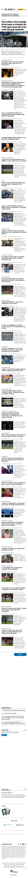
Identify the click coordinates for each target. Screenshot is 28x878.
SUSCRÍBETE (20, 9)
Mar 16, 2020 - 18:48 (17, 211)
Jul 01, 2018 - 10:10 (16, 486)
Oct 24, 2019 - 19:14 (16, 284)
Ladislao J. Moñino (5, 141)
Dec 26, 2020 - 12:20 (17, 141)
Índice (17, 866)
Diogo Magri (4, 67)
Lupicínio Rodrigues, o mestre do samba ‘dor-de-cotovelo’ (12, 302)
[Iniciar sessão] (25, 9)
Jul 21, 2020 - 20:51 (16, 188)
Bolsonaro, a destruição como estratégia (15, 710)
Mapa (14, 864)
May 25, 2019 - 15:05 (16, 373)
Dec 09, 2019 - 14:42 (16, 236)
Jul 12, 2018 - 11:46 (16, 463)
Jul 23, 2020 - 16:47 (16, 163)
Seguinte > (20, 654)
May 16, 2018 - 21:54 (16, 527)
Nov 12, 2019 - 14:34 (17, 262)
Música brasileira (5, 300)
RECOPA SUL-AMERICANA (6, 606)
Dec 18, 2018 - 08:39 (9, 419)
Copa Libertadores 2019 (6, 389)
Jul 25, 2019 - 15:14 (16, 330)
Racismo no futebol (5, 229)
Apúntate (4, 734)
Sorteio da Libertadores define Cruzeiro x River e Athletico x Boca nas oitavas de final (12, 392)
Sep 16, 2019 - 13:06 (13, 306)
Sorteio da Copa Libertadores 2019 (9, 411)
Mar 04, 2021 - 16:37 (16, 89)
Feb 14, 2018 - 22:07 (9, 635)
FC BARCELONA (4, 456)
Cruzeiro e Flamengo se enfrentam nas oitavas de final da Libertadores (13, 504)
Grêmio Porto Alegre (10, 14)
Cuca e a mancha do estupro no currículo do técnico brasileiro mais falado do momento (13, 114)
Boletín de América (6, 792)
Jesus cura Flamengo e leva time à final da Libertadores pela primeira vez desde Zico (13, 280)
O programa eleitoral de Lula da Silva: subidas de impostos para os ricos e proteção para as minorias (12, 718)
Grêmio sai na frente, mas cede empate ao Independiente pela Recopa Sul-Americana (11, 632)
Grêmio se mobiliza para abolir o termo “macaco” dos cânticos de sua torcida (13, 327)
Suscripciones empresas (8, 866)
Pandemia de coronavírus (7, 80)
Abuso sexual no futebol (6, 255)
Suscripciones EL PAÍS (19, 864)
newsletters (5, 730)
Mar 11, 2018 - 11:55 (18, 592)
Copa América (4, 346)
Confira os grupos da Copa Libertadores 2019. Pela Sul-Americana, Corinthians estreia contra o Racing (11, 415)
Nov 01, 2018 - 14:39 (18, 439)
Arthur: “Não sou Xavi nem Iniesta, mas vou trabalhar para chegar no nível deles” (12, 460)
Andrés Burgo (4, 439)
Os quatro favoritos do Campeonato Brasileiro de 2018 (13, 549)
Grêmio (3, 181)
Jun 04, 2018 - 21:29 (9, 507)
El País (2, 306)
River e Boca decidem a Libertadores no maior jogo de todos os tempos (13, 435)
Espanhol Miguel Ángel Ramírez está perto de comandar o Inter (13, 138)
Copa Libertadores (5, 277)
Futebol (3, 19)
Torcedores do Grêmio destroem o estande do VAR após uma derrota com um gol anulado (13, 25)
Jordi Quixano (4, 463)
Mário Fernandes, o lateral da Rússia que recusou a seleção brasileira (13, 483)
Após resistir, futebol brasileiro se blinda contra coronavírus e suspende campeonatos (13, 207)
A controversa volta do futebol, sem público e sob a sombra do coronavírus (14, 160)
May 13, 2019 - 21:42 (11, 396)
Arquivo (3, 806)
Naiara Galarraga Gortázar (7, 49)
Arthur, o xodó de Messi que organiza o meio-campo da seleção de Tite (13, 370)
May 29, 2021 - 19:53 (16, 67)
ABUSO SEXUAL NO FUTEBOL (6, 520)
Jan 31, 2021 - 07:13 (16, 118)
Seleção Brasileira (5, 367)
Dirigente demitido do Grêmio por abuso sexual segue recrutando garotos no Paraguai (12, 524)
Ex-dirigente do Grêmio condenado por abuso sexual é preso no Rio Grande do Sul (12, 258)
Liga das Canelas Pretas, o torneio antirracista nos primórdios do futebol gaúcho (13, 232)
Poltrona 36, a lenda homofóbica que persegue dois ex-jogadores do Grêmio (13, 184)
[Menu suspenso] (2, 9)
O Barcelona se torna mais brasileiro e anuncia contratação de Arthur (13, 588)
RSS (14, 866)
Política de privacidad (8, 864)
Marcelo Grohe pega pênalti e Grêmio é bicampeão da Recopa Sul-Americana (13, 610)
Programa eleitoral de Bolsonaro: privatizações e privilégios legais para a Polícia (13, 723)
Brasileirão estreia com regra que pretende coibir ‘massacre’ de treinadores (12, 63)
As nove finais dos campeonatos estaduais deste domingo (11, 568)
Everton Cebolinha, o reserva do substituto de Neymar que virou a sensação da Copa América (12, 350)
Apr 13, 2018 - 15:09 (9, 552)
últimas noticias (6, 707)
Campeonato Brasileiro (6, 60)
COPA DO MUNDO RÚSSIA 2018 (7, 481)
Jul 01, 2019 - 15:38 (16, 354)
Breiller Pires (4, 118)
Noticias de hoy (21, 866)
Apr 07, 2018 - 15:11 (11, 571)
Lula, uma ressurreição (10, 713)
